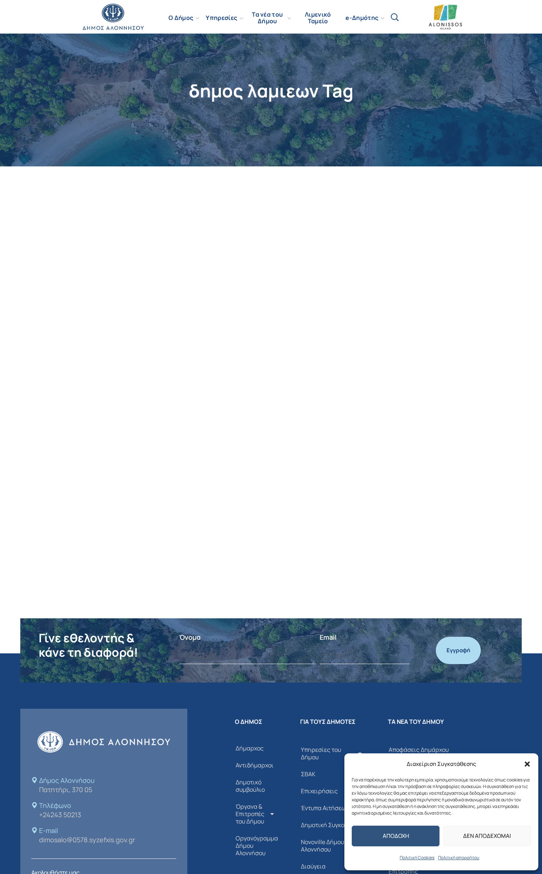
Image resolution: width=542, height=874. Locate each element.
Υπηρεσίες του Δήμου (321, 753)
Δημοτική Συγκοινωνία (331, 825)
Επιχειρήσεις (319, 791)
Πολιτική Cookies (417, 857)
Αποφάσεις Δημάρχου (419, 750)
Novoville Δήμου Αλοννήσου (322, 845)
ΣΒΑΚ (308, 774)
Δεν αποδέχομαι (487, 836)
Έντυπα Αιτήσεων (325, 808)
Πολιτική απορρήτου (458, 857)
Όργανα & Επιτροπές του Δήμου (250, 813)
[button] (527, 764)
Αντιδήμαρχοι (255, 765)
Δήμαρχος (250, 748)
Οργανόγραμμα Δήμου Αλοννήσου (257, 845)
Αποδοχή (396, 836)
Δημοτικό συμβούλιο (250, 786)
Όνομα (190, 637)
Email (328, 637)
